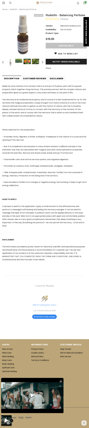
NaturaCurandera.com (70, 25)
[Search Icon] (10, 3)
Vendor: (49, 25)
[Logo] (44, 2)
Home (5, 9)
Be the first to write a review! (44, 317)
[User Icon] (78, 3)
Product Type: (52, 33)
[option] (22, 34)
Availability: (51, 29)
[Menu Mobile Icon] (3, 3)
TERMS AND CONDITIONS (56, 256)
